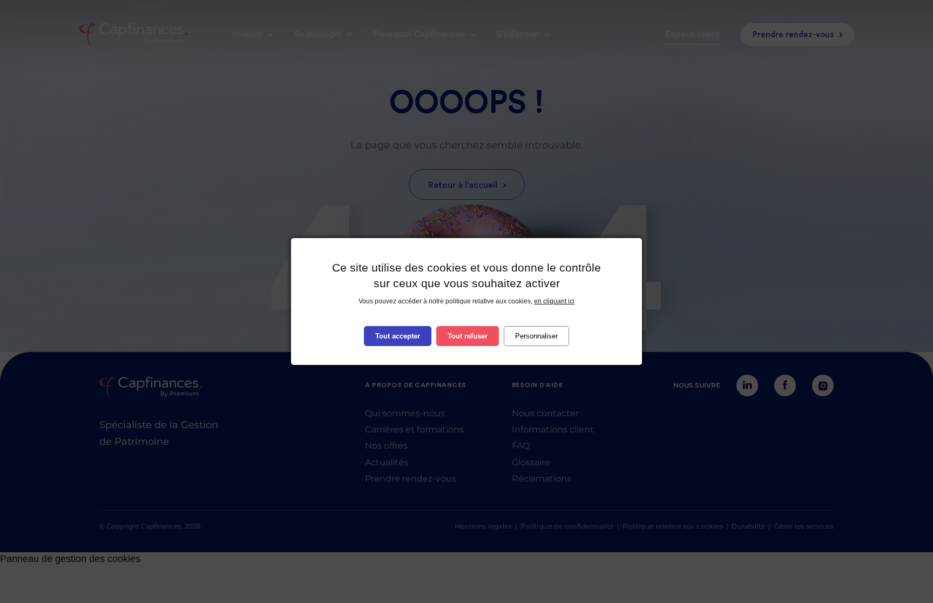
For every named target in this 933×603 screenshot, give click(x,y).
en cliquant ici (554, 301)
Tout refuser (468, 336)
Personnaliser (536, 336)
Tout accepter (397, 336)
